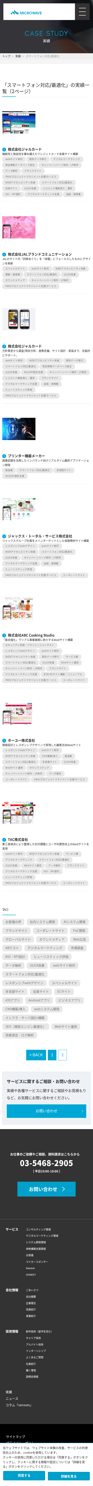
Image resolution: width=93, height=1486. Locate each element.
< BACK (36, 1054)
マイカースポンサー (37, 1262)
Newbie (30, 1268)
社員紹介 (31, 1364)
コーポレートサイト (74, 575)
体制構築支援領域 (36, 1248)
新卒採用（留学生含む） (39, 1331)
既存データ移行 (37, 159)
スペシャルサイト (15, 268)
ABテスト (12, 948)
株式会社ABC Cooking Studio (31, 635)
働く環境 (31, 1370)
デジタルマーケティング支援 (43, 194)
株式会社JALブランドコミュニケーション (40, 254)
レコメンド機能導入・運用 (57, 188)
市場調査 (77, 948)
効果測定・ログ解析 (19, 1035)
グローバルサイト (18, 939)
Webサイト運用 (70, 662)
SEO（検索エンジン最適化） (25, 1027)
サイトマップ (15, 1437)
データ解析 (11, 170)
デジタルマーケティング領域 (42, 1235)
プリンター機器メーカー (26, 455)
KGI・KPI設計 (13, 194)
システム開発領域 (36, 1242)
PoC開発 (79, 931)
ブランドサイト (33, 170)
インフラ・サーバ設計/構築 (24, 1018)
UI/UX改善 (30, 188)
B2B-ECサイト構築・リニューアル (63, 674)
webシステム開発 (46, 1009)
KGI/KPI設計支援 (33, 372)
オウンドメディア (15, 280)
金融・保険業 (73, 194)
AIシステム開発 (75, 922)
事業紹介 (31, 1316)
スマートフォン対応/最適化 (57, 182)
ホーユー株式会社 (21, 740)
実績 (9, 1392)
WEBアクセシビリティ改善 (20, 182)
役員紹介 (31, 1309)
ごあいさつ (32, 1290)
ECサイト (64, 992)
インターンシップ (36, 1351)
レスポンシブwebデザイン (20, 546)
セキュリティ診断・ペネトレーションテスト (29, 645)
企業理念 (31, 1303)
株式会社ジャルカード (25, 149)
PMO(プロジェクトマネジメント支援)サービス (30, 176)
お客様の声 (13, 922)
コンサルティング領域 (38, 1229)
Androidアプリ (39, 1000)
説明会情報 (32, 1376)
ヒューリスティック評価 (18, 389)
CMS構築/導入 (50, 756)
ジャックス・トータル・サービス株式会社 (40, 536)
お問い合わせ (46, 1111)
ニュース (12, 1399)
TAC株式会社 (18, 839)
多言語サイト (64, 470)
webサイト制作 (14, 159)
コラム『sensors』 (19, 1405)
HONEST (31, 1274)
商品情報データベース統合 (20, 165)
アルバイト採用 (34, 1344)
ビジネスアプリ (69, 1000)
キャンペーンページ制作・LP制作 (60, 165)
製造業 (9, 470)
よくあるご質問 (34, 1357)
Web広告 (79, 939)
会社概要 (31, 1296)
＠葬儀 (29, 1255)
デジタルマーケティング (66, 159)
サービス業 (72, 656)
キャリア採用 (33, 1338)
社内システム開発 (42, 922)
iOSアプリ (12, 1000)
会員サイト (11, 188)
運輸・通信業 (12, 274)
